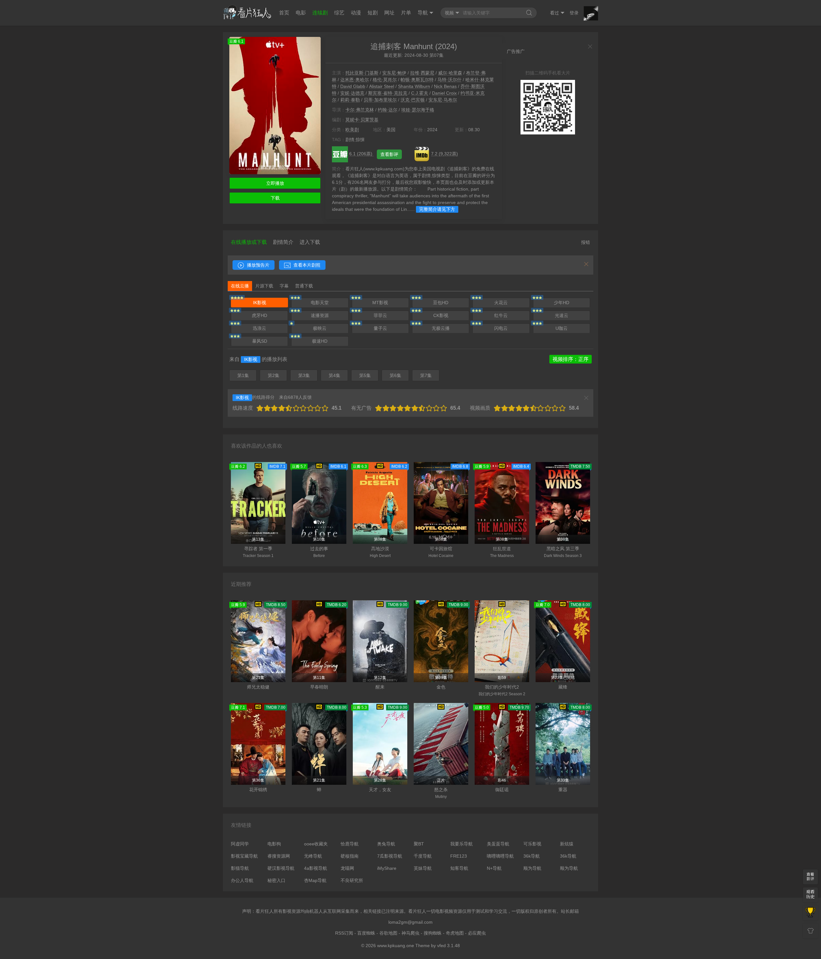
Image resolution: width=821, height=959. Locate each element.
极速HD (319, 341)
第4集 (334, 375)
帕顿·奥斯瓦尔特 (417, 79)
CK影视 (440, 315)
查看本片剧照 (306, 265)
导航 (423, 12)
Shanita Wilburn (414, 86)
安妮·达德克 (352, 93)
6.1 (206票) (361, 153)
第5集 (365, 375)
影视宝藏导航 (244, 856)
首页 (284, 12)
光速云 (561, 315)
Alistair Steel (381, 86)
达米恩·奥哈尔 (354, 79)
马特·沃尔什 (449, 79)
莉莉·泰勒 (350, 99)
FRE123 (458, 856)
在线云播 (240, 285)
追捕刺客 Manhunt (401, 46)
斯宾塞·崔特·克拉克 (387, 93)
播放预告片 (257, 265)
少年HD (561, 302)
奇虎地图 (455, 933)
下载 (275, 198)
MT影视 (380, 302)
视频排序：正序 (570, 359)
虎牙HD (259, 315)
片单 (406, 12)
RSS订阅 (344, 933)
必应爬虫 (477, 933)
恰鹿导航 (350, 843)
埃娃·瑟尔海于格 (417, 109)
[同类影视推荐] (810, 912)
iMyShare (386, 868)
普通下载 (304, 285)
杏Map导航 (315, 880)
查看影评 (389, 154)
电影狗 (274, 843)
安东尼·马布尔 (442, 99)
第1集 (243, 375)
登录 (574, 12)
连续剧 (320, 12)
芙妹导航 (423, 868)
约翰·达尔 (387, 109)
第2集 (273, 375)
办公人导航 (242, 880)
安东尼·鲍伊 (394, 72)
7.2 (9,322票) (444, 153)
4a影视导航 (315, 868)
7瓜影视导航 (389, 856)
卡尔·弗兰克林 (359, 109)
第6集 (395, 375)
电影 (301, 12)
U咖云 (561, 328)
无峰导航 (313, 856)
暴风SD (259, 341)
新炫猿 (566, 843)
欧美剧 (352, 129)
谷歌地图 (388, 933)
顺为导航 (532, 868)
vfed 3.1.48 (448, 945)
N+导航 (494, 868)
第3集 (304, 375)
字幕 (284, 285)
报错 (585, 242)
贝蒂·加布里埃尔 (380, 99)
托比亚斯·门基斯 (361, 72)
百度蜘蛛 (366, 933)
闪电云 (501, 328)
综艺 (339, 12)
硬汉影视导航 (280, 868)
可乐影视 (532, 843)
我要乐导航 (461, 843)
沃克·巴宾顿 (413, 99)
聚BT (419, 843)
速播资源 (320, 315)
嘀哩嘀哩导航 (500, 856)
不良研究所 (352, 880)
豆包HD (440, 302)
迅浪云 (259, 328)
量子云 (380, 328)
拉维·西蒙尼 (422, 72)
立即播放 (275, 183)
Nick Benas (445, 86)
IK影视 (259, 302)
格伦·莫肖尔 (385, 79)
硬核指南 (350, 856)
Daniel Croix (444, 93)
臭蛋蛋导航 (498, 843)
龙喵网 (347, 868)
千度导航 (423, 856)
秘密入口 (276, 880)
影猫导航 (240, 868)
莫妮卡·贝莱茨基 (361, 119)
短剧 (373, 12)
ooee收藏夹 (316, 843)
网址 (389, 12)
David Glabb (352, 86)
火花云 (501, 302)
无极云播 (441, 328)
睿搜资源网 (278, 856)
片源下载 (264, 285)
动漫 (356, 12)
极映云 (319, 328)
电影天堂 (320, 302)
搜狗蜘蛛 (433, 933)
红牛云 (501, 315)
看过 (554, 12)
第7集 (426, 375)
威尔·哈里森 (450, 72)
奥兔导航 (386, 843)
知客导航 (459, 868)
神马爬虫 (410, 933)
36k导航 (531, 856)
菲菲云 (380, 315)
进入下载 (310, 242)
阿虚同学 (240, 843)
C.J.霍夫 (419, 93)
